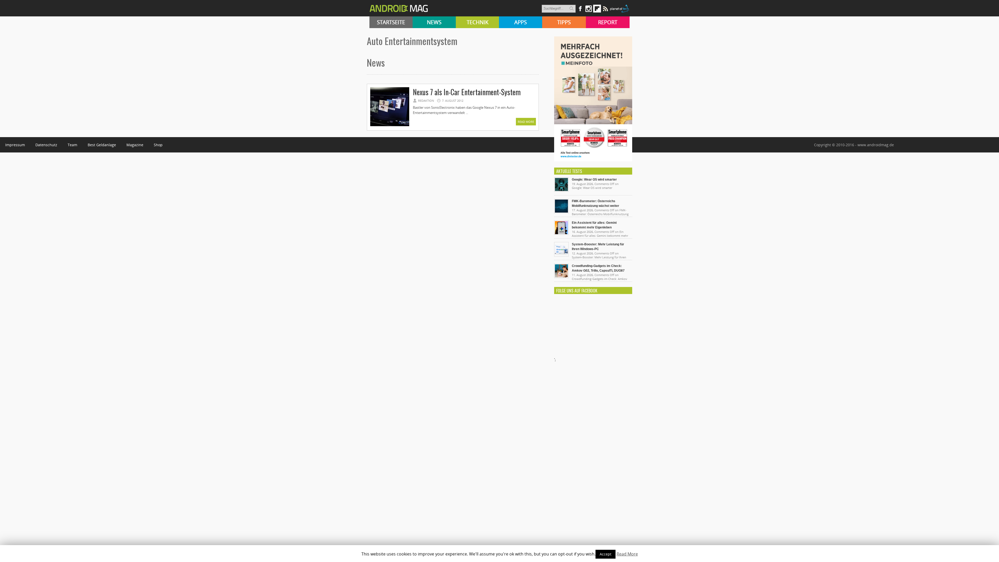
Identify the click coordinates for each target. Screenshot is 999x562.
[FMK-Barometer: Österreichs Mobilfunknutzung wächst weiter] (561, 212)
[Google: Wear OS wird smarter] (561, 190)
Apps (520, 22)
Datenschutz (46, 144)
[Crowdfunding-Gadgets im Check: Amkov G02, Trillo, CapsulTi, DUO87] (561, 276)
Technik (477, 22)
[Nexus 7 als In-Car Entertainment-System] (390, 125)
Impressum (15, 144)
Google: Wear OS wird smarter (594, 179)
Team (72, 144)
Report (607, 22)
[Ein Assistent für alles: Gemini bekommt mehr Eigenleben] (561, 233)
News (434, 22)
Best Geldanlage (102, 144)
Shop (158, 144)
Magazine (134, 144)
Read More (526, 122)
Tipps (564, 22)
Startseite (391, 22)
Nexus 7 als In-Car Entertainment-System (467, 92)
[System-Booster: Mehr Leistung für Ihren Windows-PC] (561, 255)
